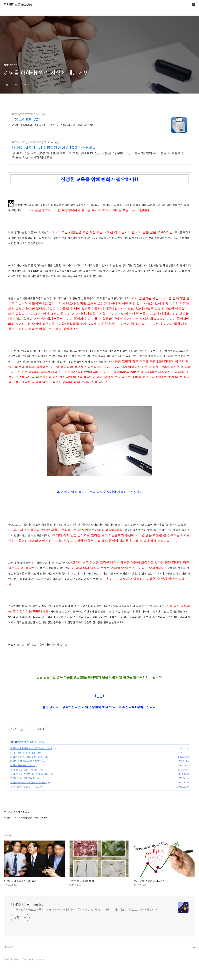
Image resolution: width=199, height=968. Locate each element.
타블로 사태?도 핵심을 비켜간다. (27, 756)
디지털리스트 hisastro (18, 4)
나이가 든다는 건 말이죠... (23, 752)
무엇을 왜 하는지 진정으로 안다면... (28, 782)
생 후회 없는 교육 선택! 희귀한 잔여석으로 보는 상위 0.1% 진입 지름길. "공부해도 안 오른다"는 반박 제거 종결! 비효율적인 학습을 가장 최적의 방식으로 (98, 155)
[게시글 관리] (26, 729)
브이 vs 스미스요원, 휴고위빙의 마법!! (30, 773)
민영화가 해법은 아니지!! (23, 778)
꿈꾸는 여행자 (10, 960)
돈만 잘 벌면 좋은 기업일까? (24, 769)
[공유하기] (21, 729)
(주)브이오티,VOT (26, 119)
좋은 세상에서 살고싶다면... (24, 786)
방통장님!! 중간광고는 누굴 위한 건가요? (31, 748)
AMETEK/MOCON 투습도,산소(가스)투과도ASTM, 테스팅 (52, 125)
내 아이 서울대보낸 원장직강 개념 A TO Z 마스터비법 (54, 148)
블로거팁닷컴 (10, 953)
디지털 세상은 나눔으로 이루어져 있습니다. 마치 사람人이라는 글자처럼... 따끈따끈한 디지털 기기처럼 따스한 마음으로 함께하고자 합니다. (84, 909)
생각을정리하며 (18, 741)
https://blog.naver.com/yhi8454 (32, 142)
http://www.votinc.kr (25, 113)
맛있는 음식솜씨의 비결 (22, 765)
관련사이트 (9, 947)
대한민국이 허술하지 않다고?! (25, 761)
